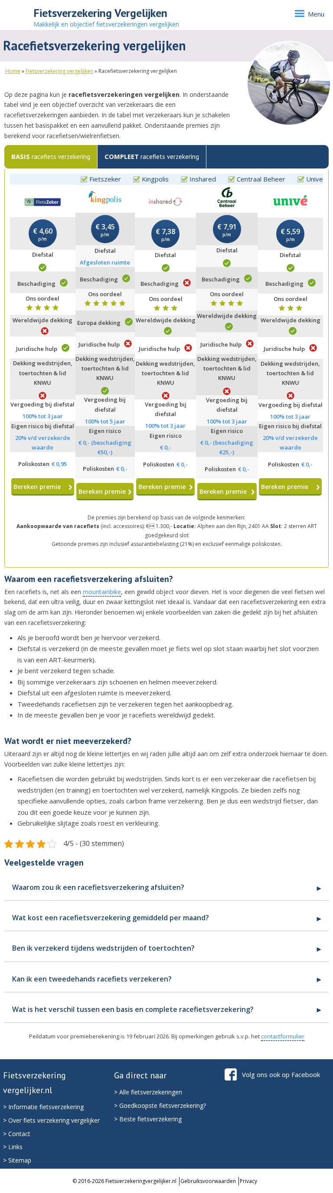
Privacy (248, 1181)
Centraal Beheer (261, 179)
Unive (314, 179)
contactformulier (282, 1036)
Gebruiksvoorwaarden (208, 1181)
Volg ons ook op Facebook (281, 1074)
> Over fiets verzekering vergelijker (51, 1120)
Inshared (202, 179)
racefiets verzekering (50, 156)
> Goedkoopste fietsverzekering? (160, 1105)
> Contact (16, 1134)
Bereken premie (37, 486)
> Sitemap (17, 1160)
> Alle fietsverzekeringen (148, 1092)
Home (12, 71)
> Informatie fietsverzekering (43, 1107)
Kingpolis (155, 179)
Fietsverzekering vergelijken (59, 71)
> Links (13, 1147)
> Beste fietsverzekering (148, 1119)
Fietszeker (105, 179)
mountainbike (102, 592)
